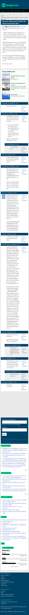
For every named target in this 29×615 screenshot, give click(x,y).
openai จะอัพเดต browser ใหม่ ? (9, 528)
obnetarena (5, 166)
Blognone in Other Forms (7, 596)
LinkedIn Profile (7, 608)
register (23, 107)
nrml (3, 155)
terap (3, 332)
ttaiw (3, 234)
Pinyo (3, 382)
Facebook (7, 594)
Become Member (5, 580)
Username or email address (8, 419)
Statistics (3, 578)
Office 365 (4, 29)
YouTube (12, 594)
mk (4, 26)
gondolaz (4, 114)
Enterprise (16, 28)
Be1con (4, 192)
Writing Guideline (5, 582)
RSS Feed (3, 591)
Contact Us (3, 583)
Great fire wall (5, 523)
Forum (8, 11)
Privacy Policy (4, 585)
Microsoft (21, 28)
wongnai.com (22, 611)
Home (2, 16)
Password (4, 427)
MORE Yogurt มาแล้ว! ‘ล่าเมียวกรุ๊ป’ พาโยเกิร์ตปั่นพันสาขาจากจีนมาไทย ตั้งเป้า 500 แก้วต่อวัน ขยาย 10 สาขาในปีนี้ (14, 455)
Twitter (2, 594)
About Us (3, 575)
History (7, 575)
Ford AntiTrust (5, 244)
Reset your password (7, 441)
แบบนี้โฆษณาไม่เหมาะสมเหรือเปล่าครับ (11, 531)
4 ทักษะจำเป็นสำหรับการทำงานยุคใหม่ (10, 510)
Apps (2, 593)
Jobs (12, 11)
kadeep (7, 345)
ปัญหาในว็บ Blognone (7, 521)
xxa (7, 144)
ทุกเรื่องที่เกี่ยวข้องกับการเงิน (8, 530)
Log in (22, 106)
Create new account (7, 438)
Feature (3, 11)
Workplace (17, 11)
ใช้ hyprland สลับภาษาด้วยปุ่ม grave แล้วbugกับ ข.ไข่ (14, 520)
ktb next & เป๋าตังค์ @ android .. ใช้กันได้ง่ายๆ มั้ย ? (13, 536)
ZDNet (10, 63)
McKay (7, 371)
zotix (3, 358)
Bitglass (7, 63)
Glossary (12, 582)
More (26, 470)
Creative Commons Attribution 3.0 (9, 602)
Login (23, 11)
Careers (2, 577)
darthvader (4, 103)
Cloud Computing (9, 28)
